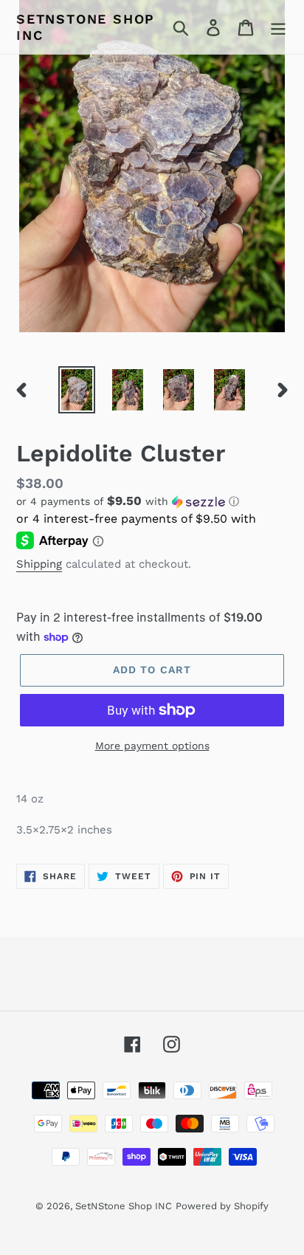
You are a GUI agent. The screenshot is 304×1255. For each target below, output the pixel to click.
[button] (152, 501)
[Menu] (278, 27)
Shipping (39, 564)
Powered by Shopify (222, 1205)
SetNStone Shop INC (85, 27)
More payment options (152, 746)
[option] (77, 389)
